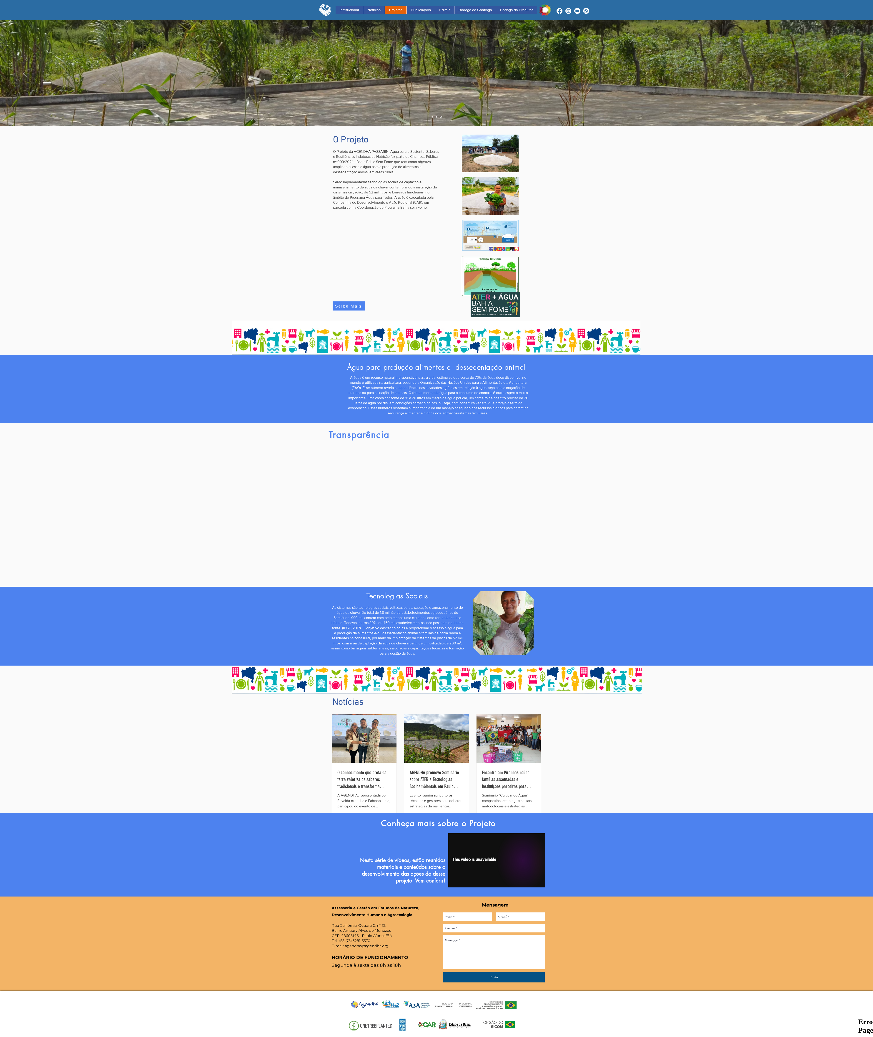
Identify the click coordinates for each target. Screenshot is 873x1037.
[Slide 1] (432, 117)
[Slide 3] (441, 117)
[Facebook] (559, 11)
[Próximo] (848, 73)
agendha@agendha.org (366, 946)
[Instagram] (568, 11)
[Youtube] (577, 11)
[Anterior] (25, 73)
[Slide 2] (437, 117)
